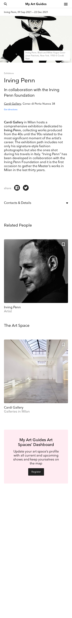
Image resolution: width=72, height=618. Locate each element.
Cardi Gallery (12, 103)
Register (36, 471)
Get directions (10, 109)
